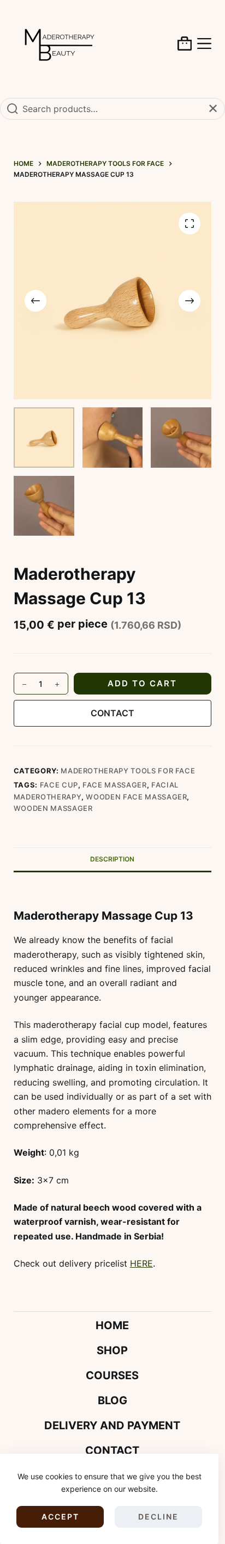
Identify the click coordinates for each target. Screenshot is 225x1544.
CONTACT (112, 713)
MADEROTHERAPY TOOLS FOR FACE (128, 770)
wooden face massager (136, 796)
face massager (114, 784)
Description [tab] (112, 859)
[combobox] (112, 109)
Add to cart (142, 683)
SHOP (112, 1350)
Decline (158, 1516)
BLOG (112, 1400)
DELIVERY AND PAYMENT (112, 1425)
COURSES (112, 1375)
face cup (59, 784)
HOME (112, 1325)
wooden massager (53, 808)
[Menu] (204, 43)
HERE (141, 1263)
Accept (60, 1516)
